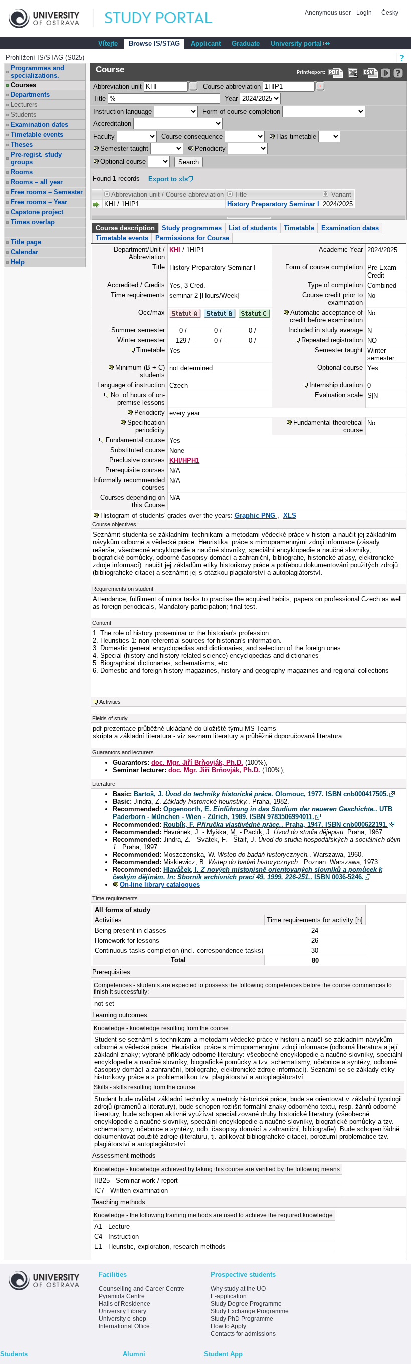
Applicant (206, 43)
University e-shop (122, 1318)
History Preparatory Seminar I (273, 204)
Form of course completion (241, 111)
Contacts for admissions (243, 1333)
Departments (30, 94)
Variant (341, 194)
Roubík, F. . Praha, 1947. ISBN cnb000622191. (275, 824)
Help (18, 262)
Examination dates (39, 124)
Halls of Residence (124, 1303)
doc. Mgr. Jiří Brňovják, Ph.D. (197, 762)
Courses (23, 85)
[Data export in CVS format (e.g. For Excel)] (370, 73)
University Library (122, 1311)
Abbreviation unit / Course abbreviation (167, 194)
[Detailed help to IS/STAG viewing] (398, 73)
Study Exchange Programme (250, 1311)
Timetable (299, 228)
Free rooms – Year (39, 202)
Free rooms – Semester (47, 192)
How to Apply (228, 1326)
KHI (174, 250)
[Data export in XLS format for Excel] (353, 73)
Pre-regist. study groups (36, 158)
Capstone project (37, 212)
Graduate (246, 43)
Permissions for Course (192, 238)
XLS (289, 515)
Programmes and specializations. (37, 71)
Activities (110, 702)
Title (99, 98)
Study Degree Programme (246, 1303)
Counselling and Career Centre (141, 1288)
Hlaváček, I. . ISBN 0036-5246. (247, 873)
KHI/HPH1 (184, 460)
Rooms (22, 172)
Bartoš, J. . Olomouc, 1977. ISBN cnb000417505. (261, 794)
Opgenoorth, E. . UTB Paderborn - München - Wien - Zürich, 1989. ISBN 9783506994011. (252, 813)
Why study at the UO (238, 1288)
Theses (22, 144)
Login (364, 12)
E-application (229, 1296)
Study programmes (192, 228)
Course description (125, 228)
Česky (389, 12)
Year (231, 98)
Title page (26, 242)
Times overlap (33, 222)
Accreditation (112, 123)
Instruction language (122, 111)
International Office (124, 1326)
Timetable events (37, 134)
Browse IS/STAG (154, 43)
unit (117, 86)
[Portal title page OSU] (168, 18)
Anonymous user (328, 12)
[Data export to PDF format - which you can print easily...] (335, 73)
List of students (253, 228)
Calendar (24, 252)
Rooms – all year (37, 182)
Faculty (104, 136)
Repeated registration (332, 340)
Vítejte (108, 43)
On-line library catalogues (160, 884)
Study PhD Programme (242, 1318)
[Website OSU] (51, 18)
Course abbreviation (232, 86)
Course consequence (192, 136)
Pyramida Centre (122, 1296)
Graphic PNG (256, 515)
